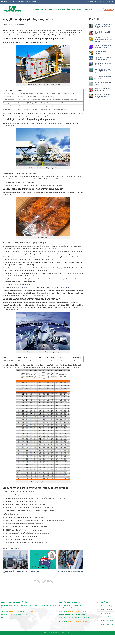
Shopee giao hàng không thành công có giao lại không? (102, 96)
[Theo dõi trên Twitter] (111, 1)
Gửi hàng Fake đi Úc (35, 571)
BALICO (69, 632)
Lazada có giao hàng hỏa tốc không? (102, 64)
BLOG (73, 9)
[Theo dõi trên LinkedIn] (112, 1)
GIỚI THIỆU (44, 9)
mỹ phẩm (27, 257)
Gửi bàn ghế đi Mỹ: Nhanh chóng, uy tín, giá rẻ (102, 58)
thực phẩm (23, 287)
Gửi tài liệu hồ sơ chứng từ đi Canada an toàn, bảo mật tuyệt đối (103, 39)
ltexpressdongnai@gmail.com (17, 614)
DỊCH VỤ (51, 9)
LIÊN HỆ (87, 9)
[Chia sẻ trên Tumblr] (51, 581)
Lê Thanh (21, 24)
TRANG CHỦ (36, 9)
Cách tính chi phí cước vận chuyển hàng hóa (70, 571)
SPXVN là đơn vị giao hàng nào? (103, 33)
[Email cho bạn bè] (41, 581)
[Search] (92, 9)
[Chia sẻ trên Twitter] (38, 581)
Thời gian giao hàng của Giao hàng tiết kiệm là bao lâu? (102, 70)
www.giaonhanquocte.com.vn (18, 618)
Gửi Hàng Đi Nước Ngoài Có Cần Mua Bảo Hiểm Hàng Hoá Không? (103, 26)
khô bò (67, 287)
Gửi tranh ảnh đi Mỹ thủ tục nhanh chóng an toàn (103, 46)
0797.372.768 (82, 611)
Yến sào (30, 287)
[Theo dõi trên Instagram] (109, 1)
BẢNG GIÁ (79, 9)
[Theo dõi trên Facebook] (107, 1)
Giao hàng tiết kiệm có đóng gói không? (103, 77)
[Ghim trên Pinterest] (44, 581)
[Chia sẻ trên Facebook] (35, 581)
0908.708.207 (30, 611)
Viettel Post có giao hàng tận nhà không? (102, 89)
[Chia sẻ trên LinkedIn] (48, 581)
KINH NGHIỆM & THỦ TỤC (63, 9)
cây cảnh (52, 251)
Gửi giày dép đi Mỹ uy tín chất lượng (102, 52)
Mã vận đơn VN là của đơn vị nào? (102, 83)
